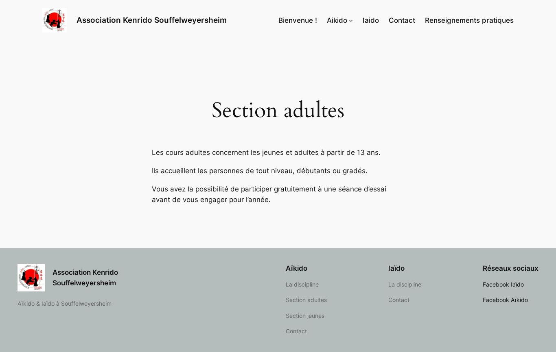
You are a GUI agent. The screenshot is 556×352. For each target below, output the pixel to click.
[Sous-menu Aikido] (351, 20)
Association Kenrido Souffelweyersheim (152, 20)
